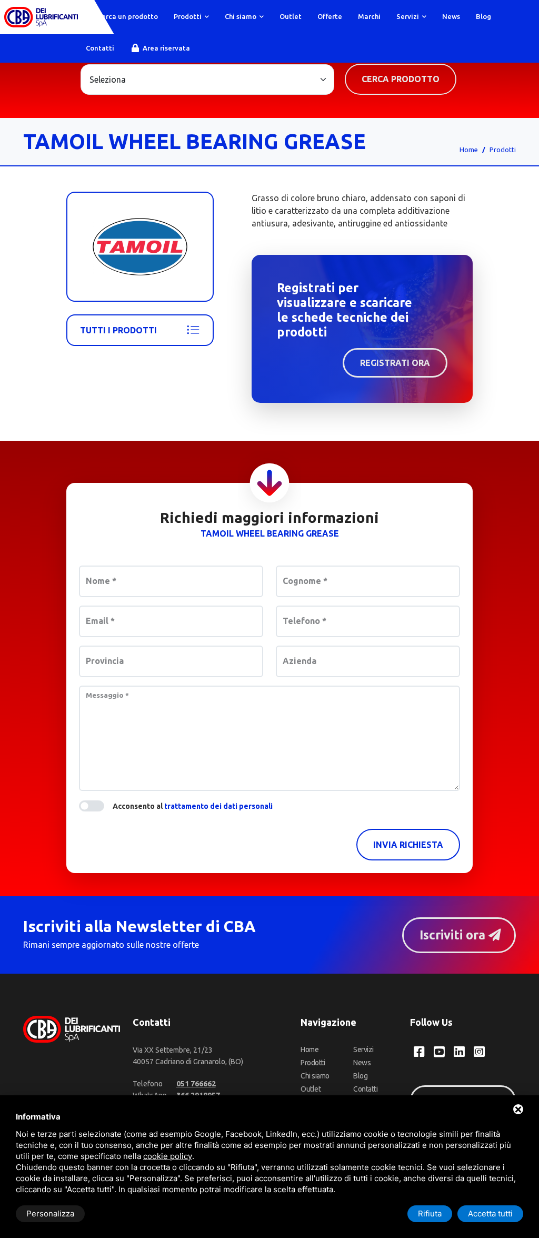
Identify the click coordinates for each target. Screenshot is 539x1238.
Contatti (100, 48)
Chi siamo (241, 16)
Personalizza (50, 1214)
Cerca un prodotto (127, 16)
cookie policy (167, 1156)
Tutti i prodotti (118, 330)
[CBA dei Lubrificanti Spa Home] (41, 17)
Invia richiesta (408, 844)
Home (469, 149)
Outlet (291, 16)
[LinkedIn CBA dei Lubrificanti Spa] (459, 1051)
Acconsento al (193, 806)
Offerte (329, 16)
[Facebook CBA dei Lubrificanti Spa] (419, 1051)
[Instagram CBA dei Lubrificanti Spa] (479, 1051)
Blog (483, 16)
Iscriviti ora (454, 935)
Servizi (408, 16)
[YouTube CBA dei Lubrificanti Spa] (439, 1051)
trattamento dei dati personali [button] (218, 806)
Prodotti (188, 16)
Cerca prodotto (401, 79)
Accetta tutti (490, 1214)
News (451, 16)
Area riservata (165, 48)
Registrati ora (395, 363)
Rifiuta (430, 1214)
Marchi (369, 16)
